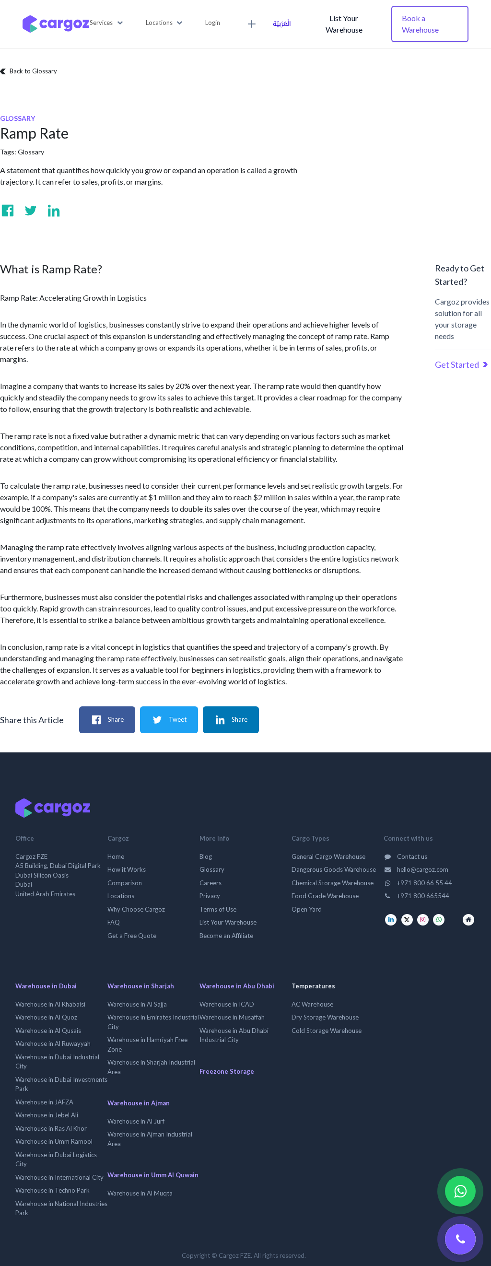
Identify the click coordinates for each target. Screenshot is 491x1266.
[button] (106, 23)
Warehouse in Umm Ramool (54, 1141)
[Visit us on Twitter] (30, 210)
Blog (205, 856)
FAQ (113, 922)
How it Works (126, 869)
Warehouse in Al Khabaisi (50, 1004)
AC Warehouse (312, 1004)
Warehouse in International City (59, 1177)
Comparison (124, 883)
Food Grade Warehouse (325, 896)
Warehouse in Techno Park (52, 1190)
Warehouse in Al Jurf (135, 1121)
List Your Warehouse (344, 23)
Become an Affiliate (226, 935)
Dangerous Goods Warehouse (334, 869)
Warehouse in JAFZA (44, 1102)
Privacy (209, 896)
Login (212, 22)
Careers (210, 883)
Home (115, 856)
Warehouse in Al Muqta (140, 1193)
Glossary (31, 152)
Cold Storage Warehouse (327, 1030)
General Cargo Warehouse (328, 856)
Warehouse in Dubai (46, 986)
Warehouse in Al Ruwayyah (53, 1043)
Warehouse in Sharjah (140, 986)
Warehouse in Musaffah (232, 1017)
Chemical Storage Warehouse (333, 883)
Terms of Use (217, 909)
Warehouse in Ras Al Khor (51, 1128)
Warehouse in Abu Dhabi (236, 986)
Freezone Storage (226, 1071)
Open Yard (307, 909)
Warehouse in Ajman (138, 1103)
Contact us (411, 856)
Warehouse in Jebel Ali (46, 1115)
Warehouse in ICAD (226, 1004)
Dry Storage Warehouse (325, 1017)
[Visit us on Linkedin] (53, 210)
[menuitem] (250, 24)
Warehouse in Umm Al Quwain (153, 1175)
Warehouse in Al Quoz (46, 1017)
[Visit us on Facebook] (7, 210)
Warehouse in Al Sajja (137, 1004)
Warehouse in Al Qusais (48, 1030)
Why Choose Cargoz (136, 909)
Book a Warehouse (420, 23)
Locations (120, 896)
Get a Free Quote (131, 935)
